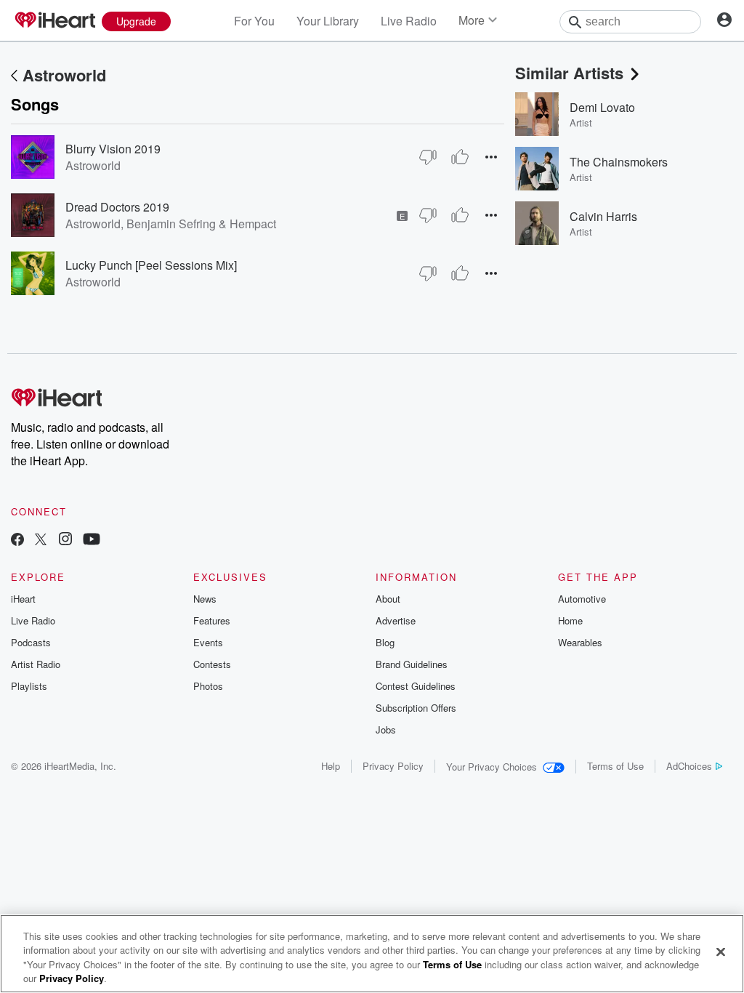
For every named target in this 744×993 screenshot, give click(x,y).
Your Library (327, 20)
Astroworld (64, 75)
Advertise (396, 620)
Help (330, 766)
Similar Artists (569, 72)
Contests (212, 664)
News (205, 599)
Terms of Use (615, 766)
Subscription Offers (416, 708)
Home (570, 620)
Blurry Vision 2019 (113, 148)
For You (254, 20)
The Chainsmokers (619, 161)
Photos (208, 686)
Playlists (29, 686)
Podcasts (31, 642)
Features (211, 620)
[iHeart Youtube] (91, 540)
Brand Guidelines (412, 664)
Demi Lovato (602, 107)
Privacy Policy (393, 766)
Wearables (580, 642)
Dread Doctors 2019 (117, 206)
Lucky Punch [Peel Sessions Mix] (151, 265)
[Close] (721, 952)
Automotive (582, 599)
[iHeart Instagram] (65, 540)
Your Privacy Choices (491, 766)
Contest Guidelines (416, 686)
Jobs (386, 729)
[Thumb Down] (428, 157)
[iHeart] (54, 21)
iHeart (23, 599)
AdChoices (689, 766)
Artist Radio (35, 664)
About (388, 599)
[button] (491, 157)
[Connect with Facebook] (17, 540)
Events (208, 642)
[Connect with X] (40, 540)
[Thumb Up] (460, 157)
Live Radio (409, 20)
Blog (385, 642)
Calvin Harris (603, 216)
